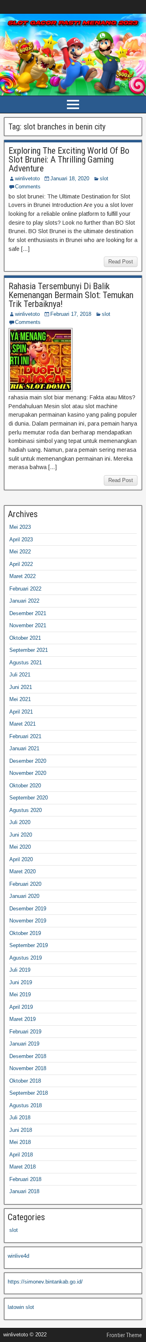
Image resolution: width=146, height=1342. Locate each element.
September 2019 (28, 945)
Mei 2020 (20, 847)
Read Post (120, 262)
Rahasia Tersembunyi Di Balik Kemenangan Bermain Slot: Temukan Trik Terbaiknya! (71, 295)
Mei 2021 (20, 699)
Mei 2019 (20, 994)
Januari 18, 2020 (69, 178)
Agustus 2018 (25, 1105)
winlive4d (18, 1256)
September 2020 (28, 798)
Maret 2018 (22, 1167)
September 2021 (28, 650)
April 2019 (21, 1007)
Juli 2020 (19, 822)
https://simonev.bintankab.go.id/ (45, 1282)
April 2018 (21, 1155)
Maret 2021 (22, 724)
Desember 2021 (27, 613)
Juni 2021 (20, 687)
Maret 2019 (22, 1019)
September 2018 (28, 1093)
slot (104, 178)
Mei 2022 (20, 552)
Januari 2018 (24, 1191)
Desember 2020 (27, 761)
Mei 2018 (20, 1142)
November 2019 (27, 921)
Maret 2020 (22, 871)
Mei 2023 (20, 527)
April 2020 (21, 859)
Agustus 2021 (25, 663)
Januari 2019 (24, 1044)
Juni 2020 (20, 835)
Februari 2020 (25, 884)
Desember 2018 (27, 1056)
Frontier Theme (124, 1335)
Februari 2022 (25, 589)
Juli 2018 (19, 1118)
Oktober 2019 (25, 933)
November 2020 (27, 773)
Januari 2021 (24, 748)
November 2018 (27, 1068)
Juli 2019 (19, 970)
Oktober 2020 (25, 786)
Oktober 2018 (25, 1081)
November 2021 (27, 625)
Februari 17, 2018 (70, 314)
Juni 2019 (20, 982)
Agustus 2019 (25, 958)
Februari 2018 (25, 1179)
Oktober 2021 (25, 638)
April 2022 (21, 564)
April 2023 (21, 539)
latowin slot (21, 1307)
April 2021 (21, 712)
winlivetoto (27, 178)
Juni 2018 (20, 1130)
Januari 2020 (24, 896)
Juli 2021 (19, 675)
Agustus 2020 (25, 810)
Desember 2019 (27, 909)
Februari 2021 (25, 736)
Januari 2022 (24, 601)
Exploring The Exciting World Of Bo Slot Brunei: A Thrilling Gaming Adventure (69, 159)
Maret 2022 (22, 576)
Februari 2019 (25, 1032)
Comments (28, 187)
